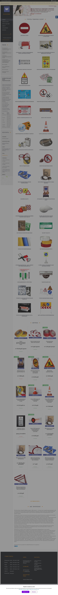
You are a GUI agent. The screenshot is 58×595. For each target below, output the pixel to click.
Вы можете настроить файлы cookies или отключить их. (28, 589)
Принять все (25, 591)
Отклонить (34, 591)
